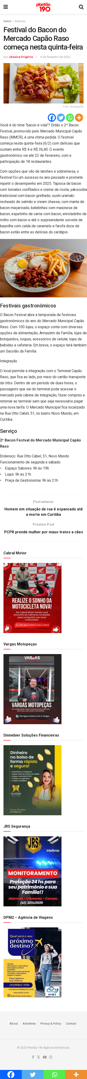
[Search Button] (81, 7)
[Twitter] (61, 118)
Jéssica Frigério (21, 57)
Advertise (29, 1023)
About (14, 1023)
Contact (71, 1023)
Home (7, 21)
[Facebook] (52, 118)
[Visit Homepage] (43, 7)
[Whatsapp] (70, 118)
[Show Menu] (5, 7)
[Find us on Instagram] (50, 1057)
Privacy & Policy (50, 1023)
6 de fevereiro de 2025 (55, 57)
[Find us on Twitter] (38, 1057)
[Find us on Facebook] (33, 1057)
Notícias (20, 21)
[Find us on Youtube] (45, 1057)
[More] (79, 118)
